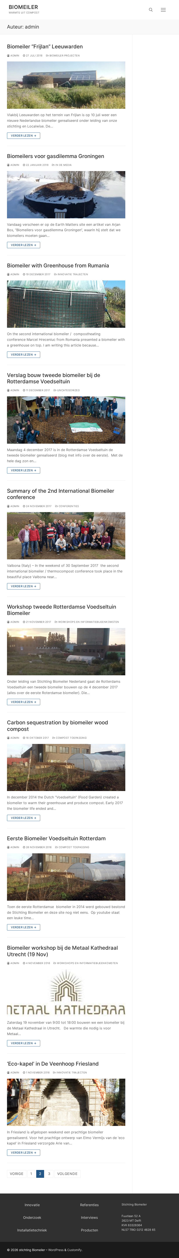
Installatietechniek (32, 1230)
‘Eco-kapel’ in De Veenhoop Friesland (53, 1064)
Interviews (89, 1217)
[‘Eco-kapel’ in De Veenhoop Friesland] (66, 1102)
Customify (74, 1250)
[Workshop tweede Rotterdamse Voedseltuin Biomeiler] (66, 651)
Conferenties (68, 506)
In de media (63, 164)
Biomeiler (23, 7)
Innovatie (32, 1205)
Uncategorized (68, 390)
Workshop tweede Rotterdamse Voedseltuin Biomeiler (61, 610)
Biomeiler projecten (64, 55)
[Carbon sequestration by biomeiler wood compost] (66, 767)
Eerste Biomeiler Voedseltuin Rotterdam (56, 838)
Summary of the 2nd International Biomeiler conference (60, 494)
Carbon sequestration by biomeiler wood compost (57, 725)
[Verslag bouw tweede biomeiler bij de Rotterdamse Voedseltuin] (66, 420)
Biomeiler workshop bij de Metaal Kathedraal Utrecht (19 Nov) (62, 951)
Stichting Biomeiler (134, 1204)
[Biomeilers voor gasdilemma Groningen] (66, 194)
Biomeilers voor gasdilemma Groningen (55, 156)
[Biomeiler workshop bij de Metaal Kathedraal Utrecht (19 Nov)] (66, 993)
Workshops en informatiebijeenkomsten (88, 621)
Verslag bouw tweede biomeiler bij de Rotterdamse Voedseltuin (53, 378)
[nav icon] (163, 9)
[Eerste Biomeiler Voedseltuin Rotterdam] (66, 877)
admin (14, 55)
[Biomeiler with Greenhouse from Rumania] (66, 304)
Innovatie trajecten (72, 274)
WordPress (56, 1250)
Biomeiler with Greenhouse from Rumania (58, 265)
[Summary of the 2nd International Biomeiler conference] (66, 535)
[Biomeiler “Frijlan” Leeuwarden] (66, 85)
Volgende (67, 1173)
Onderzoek (32, 1217)
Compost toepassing (71, 737)
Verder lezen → (23, 135)
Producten (89, 1230)
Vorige (17, 1173)
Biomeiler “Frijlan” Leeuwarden (45, 46)
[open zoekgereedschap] (151, 10)
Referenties (89, 1205)
